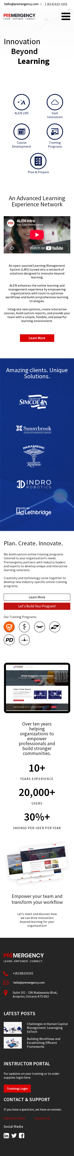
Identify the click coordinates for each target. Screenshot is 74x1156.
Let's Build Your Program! (37, 606)
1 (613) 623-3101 (56, 4)
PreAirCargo (24, 639)
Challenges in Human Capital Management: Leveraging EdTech (47, 1028)
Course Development (21, 144)
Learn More (37, 338)
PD (9, 639)
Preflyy (39, 627)
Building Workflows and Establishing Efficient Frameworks (43, 1043)
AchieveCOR (9, 627)
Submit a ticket (14, 1118)
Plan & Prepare (38, 172)
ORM (54, 627)
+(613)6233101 (23, 973)
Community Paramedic (24, 627)
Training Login (17, 1088)
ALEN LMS (22, 113)
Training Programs (55, 144)
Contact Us (42, 1118)
